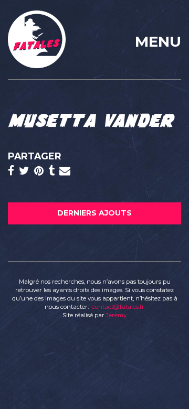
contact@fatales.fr (118, 306)
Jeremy (116, 315)
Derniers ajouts (94, 213)
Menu (158, 41)
